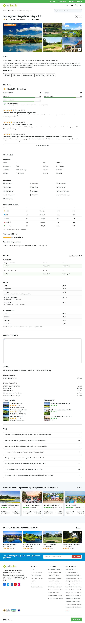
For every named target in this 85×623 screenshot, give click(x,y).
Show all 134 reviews (42, 145)
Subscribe (76, 557)
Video (8, 75)
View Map (16, 75)
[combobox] (68, 10)
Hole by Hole (40, 75)
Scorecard (50, 75)
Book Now (76, 619)
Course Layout (28, 75)
